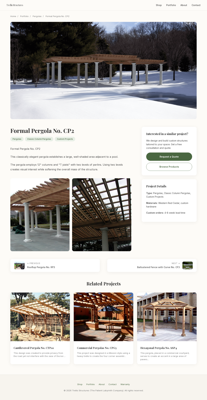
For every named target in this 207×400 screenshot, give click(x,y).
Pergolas (37, 16)
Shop (159, 5)
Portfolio (171, 5)
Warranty (125, 384)
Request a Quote (169, 156)
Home (13, 16)
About (183, 5)
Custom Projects (65, 139)
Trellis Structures (14, 5)
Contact (196, 5)
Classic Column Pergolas (39, 139)
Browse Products (169, 166)
